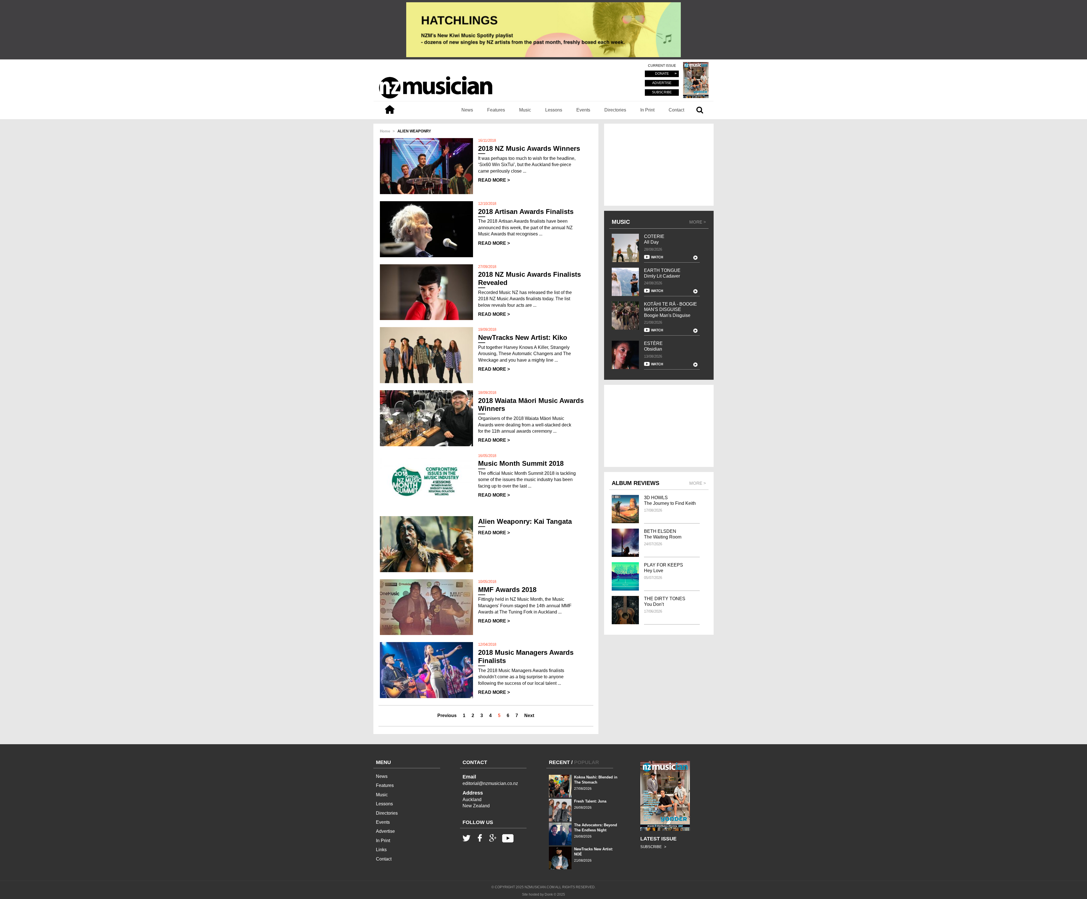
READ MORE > (494, 180)
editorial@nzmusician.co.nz (490, 783)
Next (529, 715)
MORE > (697, 222)
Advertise (385, 831)
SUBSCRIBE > (653, 847)
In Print (647, 110)
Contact (676, 110)
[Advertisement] (658, 164)
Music (525, 110)
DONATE (662, 74)
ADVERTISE (661, 83)
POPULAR (586, 762)
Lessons (553, 110)
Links (381, 849)
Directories (615, 110)
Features (496, 110)
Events (583, 110)
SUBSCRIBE (662, 92)
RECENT (559, 762)
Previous (447, 715)
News (467, 110)
